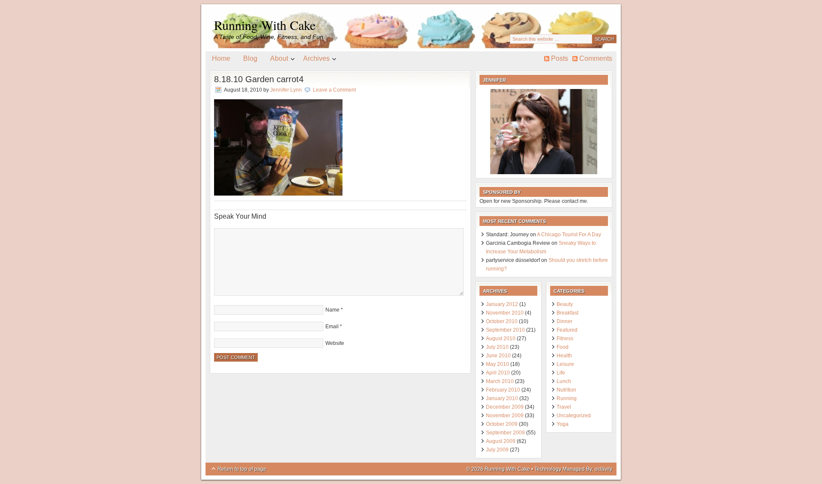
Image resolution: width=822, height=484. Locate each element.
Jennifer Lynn (286, 90)
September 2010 (505, 330)
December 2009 (505, 407)
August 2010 (500, 338)
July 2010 (497, 347)
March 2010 (500, 381)
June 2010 (498, 356)
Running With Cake (265, 24)
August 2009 (500, 441)
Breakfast (567, 313)
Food (563, 347)
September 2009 (505, 433)
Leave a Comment (334, 90)
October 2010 (502, 321)
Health (564, 356)
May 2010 (497, 364)
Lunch (564, 381)
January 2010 (502, 398)
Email (332, 327)
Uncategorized (574, 416)
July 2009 (497, 450)
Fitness (565, 338)
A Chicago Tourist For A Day (569, 235)
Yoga (563, 424)
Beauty (565, 304)
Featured (567, 330)
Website (334, 343)
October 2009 (502, 424)
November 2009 (505, 416)
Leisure (565, 364)
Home (221, 58)
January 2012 (502, 304)
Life (561, 373)
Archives (313, 60)
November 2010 (505, 313)
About (276, 60)
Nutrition (566, 390)
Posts (559, 58)
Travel (564, 407)
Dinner (564, 321)
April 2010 (498, 373)
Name (332, 310)
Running (567, 398)
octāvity (603, 469)
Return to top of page (241, 469)
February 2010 (503, 390)
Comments (595, 58)
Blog (250, 58)
